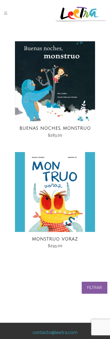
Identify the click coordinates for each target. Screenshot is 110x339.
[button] (94, 288)
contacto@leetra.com (55, 332)
